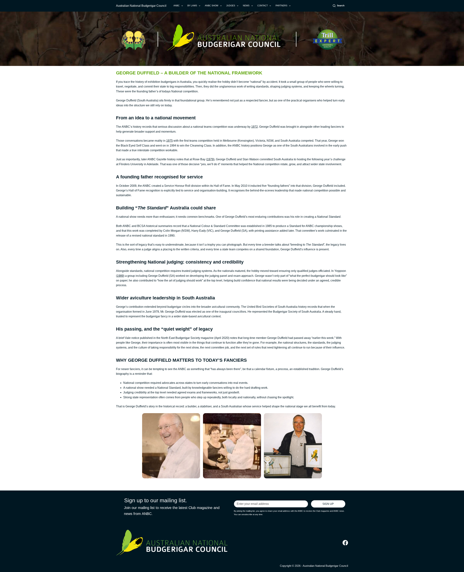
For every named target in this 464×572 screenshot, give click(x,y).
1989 (120, 275)
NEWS (246, 5)
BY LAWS (192, 5)
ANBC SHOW (211, 5)
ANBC (176, 5)
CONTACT (262, 5)
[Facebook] (345, 542)
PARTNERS (281, 5)
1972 (254, 126)
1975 (169, 140)
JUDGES (230, 5)
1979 (210, 159)
